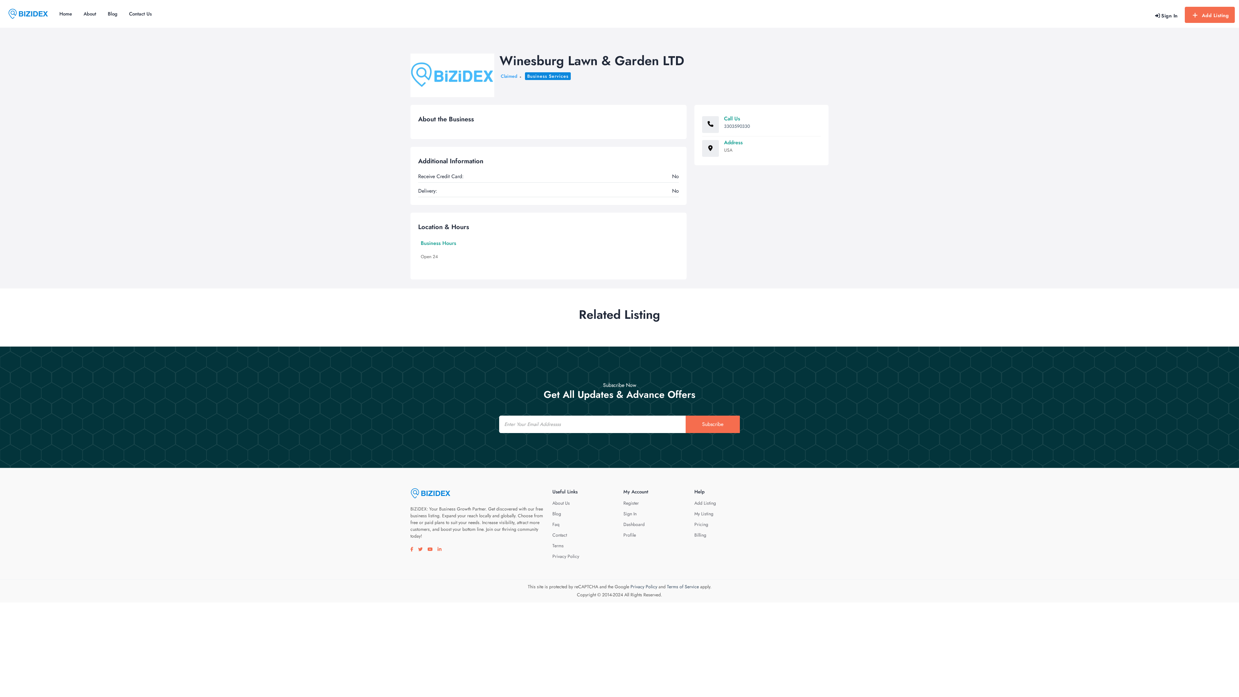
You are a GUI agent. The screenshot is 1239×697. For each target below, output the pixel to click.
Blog (112, 13)
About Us (561, 503)
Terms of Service (683, 586)
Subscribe (712, 424)
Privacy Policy (565, 556)
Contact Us (140, 13)
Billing (700, 535)
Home (65, 13)
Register (631, 503)
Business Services (548, 76)
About (90, 13)
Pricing (701, 524)
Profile (629, 535)
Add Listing (1215, 15)
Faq (555, 524)
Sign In (630, 513)
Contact (559, 535)
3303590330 (737, 126)
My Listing (703, 513)
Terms (558, 545)
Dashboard (634, 524)
